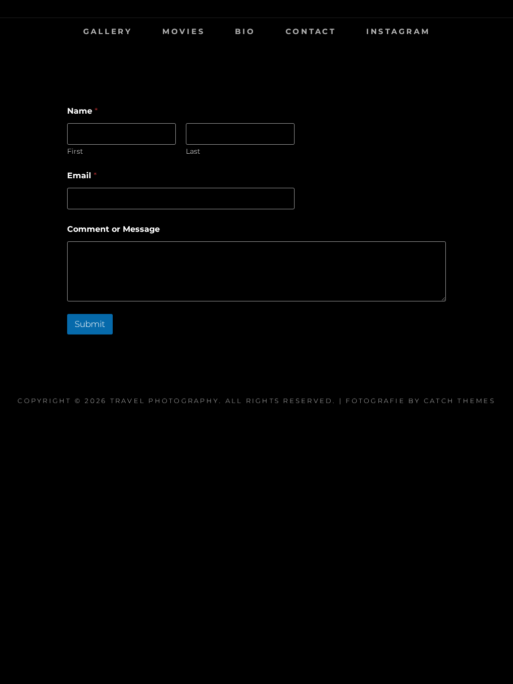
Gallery (107, 31)
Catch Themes (459, 401)
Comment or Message (113, 229)
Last (193, 151)
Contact (311, 31)
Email (82, 175)
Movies (183, 31)
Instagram (398, 31)
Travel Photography (164, 401)
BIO (245, 31)
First (75, 151)
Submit (90, 324)
